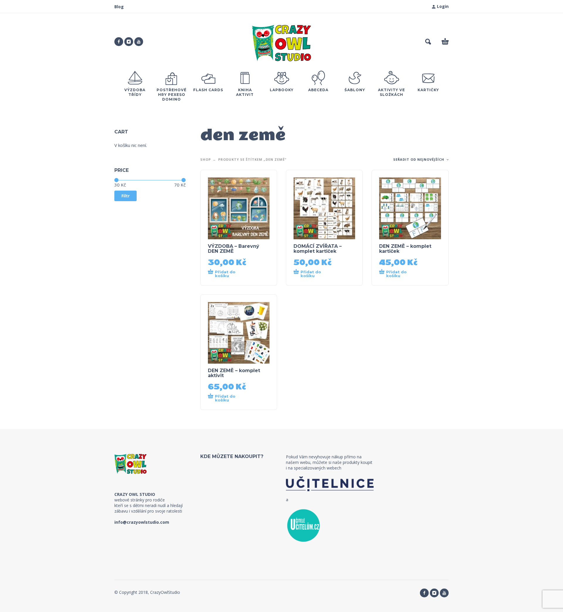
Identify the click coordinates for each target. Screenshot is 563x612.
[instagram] (128, 41)
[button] (428, 42)
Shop (205, 159)
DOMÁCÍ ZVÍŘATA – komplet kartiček (318, 248)
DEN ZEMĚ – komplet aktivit (234, 373)
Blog (119, 6)
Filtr (125, 196)
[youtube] (138, 41)
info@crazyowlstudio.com (141, 522)
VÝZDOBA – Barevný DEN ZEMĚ (233, 248)
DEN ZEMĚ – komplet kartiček (405, 248)
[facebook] (118, 41)
